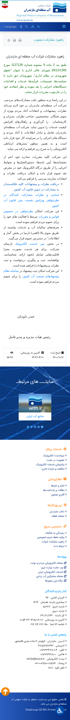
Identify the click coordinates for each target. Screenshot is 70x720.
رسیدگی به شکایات (54, 533)
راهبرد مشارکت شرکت (53, 542)
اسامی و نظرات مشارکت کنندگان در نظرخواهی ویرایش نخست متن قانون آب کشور (31, 200)
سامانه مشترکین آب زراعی (49, 576)
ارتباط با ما (59, 546)
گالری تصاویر (57, 495)
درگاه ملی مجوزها (54, 581)
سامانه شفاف (57, 516)
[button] (42, 427)
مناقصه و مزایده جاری (53, 469)
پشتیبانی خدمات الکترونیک (50, 464)
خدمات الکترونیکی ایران (50, 572)
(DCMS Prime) (47, 709)
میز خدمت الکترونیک (30, 243)
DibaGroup (32, 709)
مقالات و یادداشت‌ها (53, 490)
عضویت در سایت (55, 460)
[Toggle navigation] (63, 26)
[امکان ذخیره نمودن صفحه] (14, 41)
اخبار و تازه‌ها (57, 486)
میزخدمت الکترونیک (53, 456)
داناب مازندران (56, 512)
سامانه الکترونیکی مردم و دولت (46, 563)
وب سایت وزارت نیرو (52, 567)
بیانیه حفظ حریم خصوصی (50, 537)
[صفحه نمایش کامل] (8, 41)
